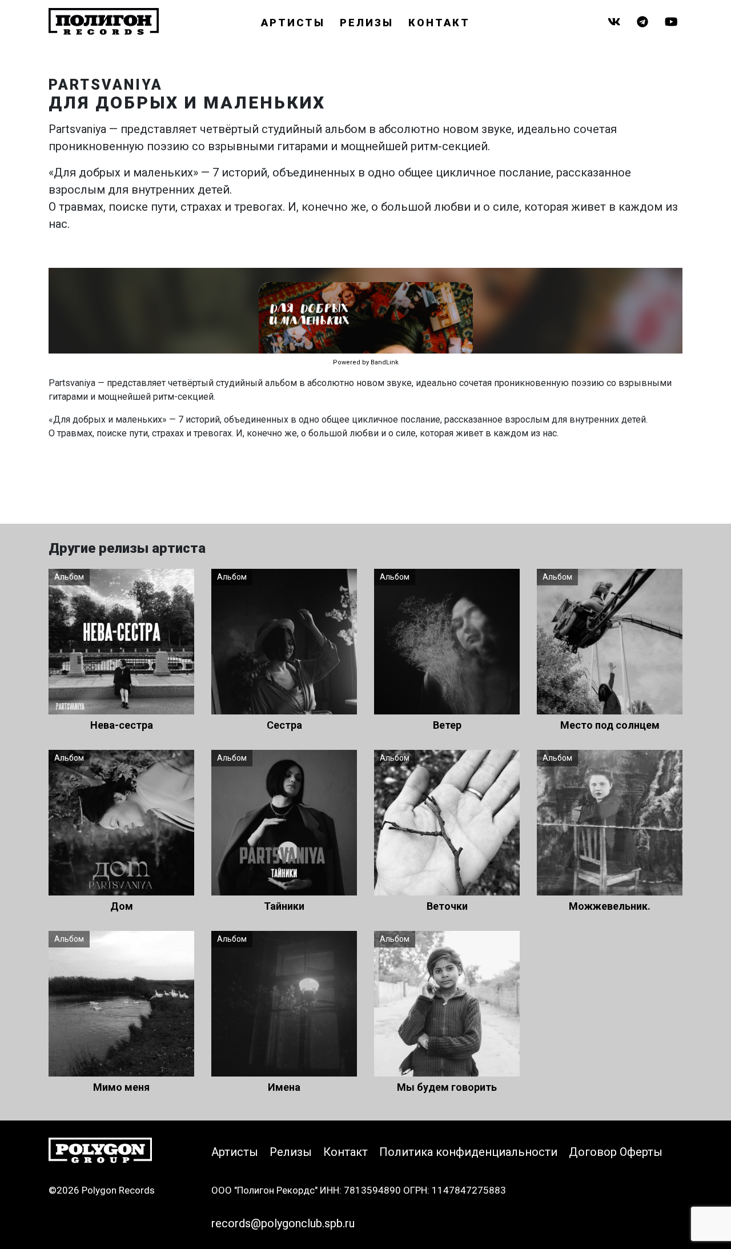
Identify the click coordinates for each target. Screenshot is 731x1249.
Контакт (439, 23)
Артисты (293, 23)
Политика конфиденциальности (468, 1152)
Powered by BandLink (366, 362)
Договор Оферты (615, 1152)
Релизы (366, 23)
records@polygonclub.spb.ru (283, 1223)
